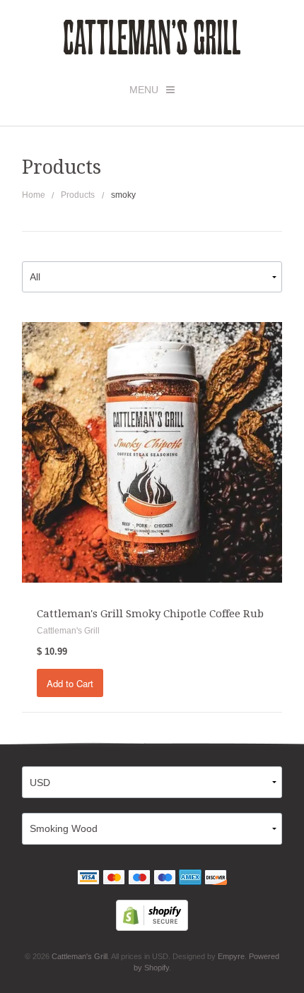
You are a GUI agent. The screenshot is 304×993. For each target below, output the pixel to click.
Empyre (231, 956)
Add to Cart (70, 683)
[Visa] (88, 878)
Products (78, 195)
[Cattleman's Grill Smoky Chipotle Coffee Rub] (152, 451)
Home (33, 195)
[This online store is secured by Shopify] (152, 914)
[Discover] (215, 878)
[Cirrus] (164, 878)
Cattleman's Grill (79, 956)
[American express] (190, 878)
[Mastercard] (114, 878)
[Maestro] (139, 878)
